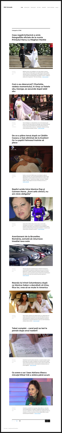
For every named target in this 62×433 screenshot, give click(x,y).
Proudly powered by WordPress (13, 428)
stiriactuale (13, 71)
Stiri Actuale (8, 7)
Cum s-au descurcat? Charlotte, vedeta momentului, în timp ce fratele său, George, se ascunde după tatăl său (31, 87)
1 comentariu (14, 126)
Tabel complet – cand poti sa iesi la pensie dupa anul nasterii (29, 329)
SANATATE (44, 7)
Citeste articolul (45, 76)
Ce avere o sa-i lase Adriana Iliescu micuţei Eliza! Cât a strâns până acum (31, 373)
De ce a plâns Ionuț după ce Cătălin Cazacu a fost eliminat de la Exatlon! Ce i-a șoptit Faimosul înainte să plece (30, 139)
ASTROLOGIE (26, 7)
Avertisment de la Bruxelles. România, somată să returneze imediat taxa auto (27, 238)
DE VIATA (39, 7)
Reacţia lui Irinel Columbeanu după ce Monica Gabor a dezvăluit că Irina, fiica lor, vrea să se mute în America (30, 285)
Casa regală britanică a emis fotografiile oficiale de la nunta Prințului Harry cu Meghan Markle (29, 37)
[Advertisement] (31, 21)
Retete (57, 7)
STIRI (22, 7)
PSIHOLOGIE (33, 7)
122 (17, 420)
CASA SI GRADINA (50, 7)
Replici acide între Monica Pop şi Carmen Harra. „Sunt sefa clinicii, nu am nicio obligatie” (30, 191)
